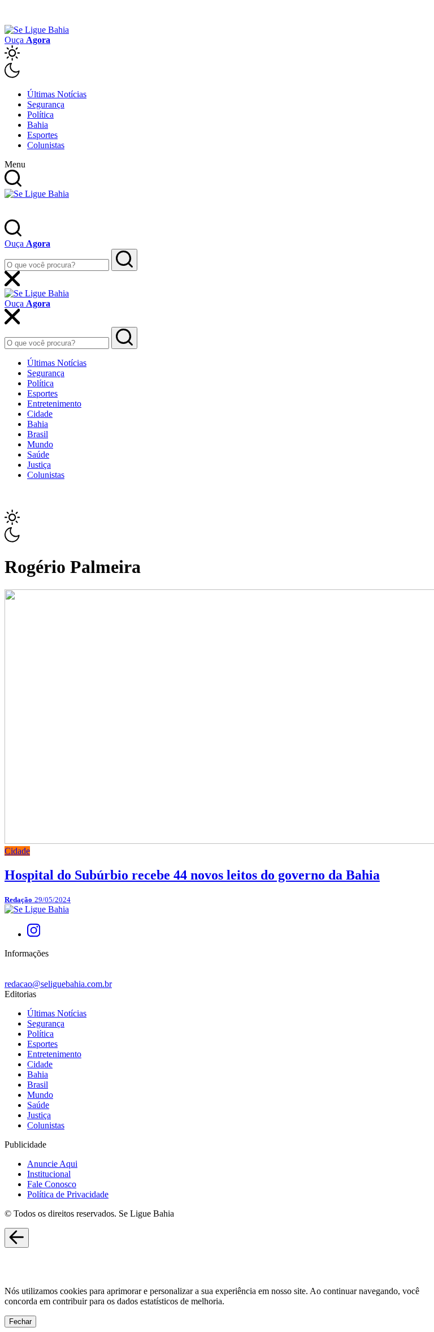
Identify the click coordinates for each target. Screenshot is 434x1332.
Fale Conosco (51, 1184)
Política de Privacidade (67, 1194)
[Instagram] (33, 934)
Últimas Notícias (56, 94)
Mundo (40, 444)
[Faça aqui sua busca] (124, 338)
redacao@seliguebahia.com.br (58, 984)
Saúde (38, 454)
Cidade (40, 414)
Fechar (20, 1321)
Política (40, 114)
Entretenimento (54, 403)
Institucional (49, 1174)
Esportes (42, 135)
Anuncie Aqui (52, 1164)
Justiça (39, 464)
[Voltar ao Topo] (17, 1238)
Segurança (45, 104)
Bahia (37, 125)
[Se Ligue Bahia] (37, 30)
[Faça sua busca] (124, 260)
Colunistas (45, 145)
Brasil (37, 434)
